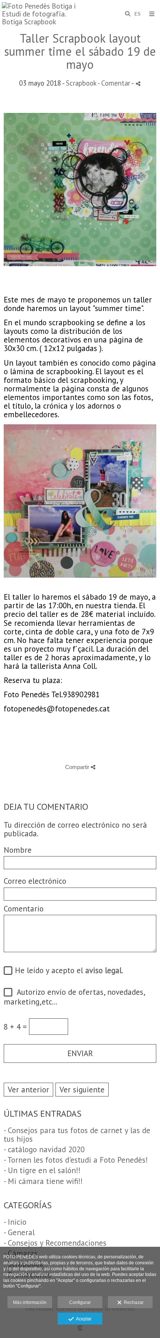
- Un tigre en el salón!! (42, 1170)
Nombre (18, 850)
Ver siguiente (82, 1090)
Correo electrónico (35, 881)
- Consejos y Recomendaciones (55, 1243)
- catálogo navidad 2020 (44, 1149)
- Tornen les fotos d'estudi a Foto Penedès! (76, 1160)
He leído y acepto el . (66, 970)
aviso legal (103, 970)
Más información (30, 1302)
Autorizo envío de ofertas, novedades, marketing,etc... (74, 997)
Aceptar (83, 1319)
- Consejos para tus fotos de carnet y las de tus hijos (77, 1134)
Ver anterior (28, 1090)
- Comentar (114, 83)
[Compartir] (138, 83)
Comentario (24, 908)
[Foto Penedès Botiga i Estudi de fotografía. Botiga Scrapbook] (41, 14)
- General (19, 1232)
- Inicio (15, 1222)
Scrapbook (81, 83)
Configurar (80, 1302)
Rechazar (133, 1302)
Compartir (78, 767)
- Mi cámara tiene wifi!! (43, 1181)
